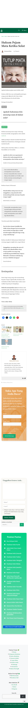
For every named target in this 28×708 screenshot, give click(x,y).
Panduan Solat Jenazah (14, 553)
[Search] (22, 524)
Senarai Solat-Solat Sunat (15, 602)
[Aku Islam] (2, 30)
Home (2, 36)
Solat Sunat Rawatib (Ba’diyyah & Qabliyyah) (14, 577)
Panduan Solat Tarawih (14, 587)
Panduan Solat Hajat (13, 572)
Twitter (14, 687)
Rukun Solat (9, 382)
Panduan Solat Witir (13, 590)
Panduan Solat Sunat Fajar (15, 599)
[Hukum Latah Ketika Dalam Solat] (18, 329)
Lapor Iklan (14, 660)
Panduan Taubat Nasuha (14, 609)
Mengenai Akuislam (14, 654)
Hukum (4, 382)
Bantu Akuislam (14, 656)
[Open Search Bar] (19, 30)
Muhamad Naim (7, 51)
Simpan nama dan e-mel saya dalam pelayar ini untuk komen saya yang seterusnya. (14, 511)
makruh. (3, 136)
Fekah (5, 36)
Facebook (14, 685)
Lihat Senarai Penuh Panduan (14, 627)
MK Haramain (14, 675)
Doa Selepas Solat (12, 541)
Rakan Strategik (14, 669)
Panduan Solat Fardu (13, 545)
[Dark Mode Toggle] (24, 701)
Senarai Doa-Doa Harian (14, 606)
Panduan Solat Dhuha (13, 564)
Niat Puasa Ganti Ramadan (15, 618)
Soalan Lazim (14, 662)
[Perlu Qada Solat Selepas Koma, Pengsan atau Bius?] (6, 329)
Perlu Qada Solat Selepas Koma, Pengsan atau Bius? (5, 335)
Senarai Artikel (15, 658)
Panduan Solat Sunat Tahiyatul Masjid (13, 594)
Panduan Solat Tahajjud (14, 560)
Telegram (14, 689)
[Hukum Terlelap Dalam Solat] (6, 342)
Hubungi (14, 664)
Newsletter (15, 666)
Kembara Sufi (14, 678)
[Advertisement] (14, 14)
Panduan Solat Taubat (14, 557)
